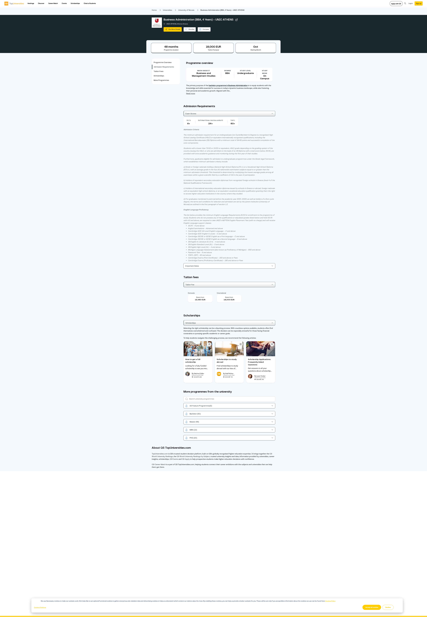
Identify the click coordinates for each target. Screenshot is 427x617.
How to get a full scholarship (192, 360)
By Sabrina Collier (198, 374)
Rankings (31, 3)
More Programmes (161, 80)
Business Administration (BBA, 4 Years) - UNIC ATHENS (198, 19)
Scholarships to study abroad (227, 360)
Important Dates (192, 266)
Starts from (200, 297)
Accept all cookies (371, 607)
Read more (190, 93)
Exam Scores (190, 114)
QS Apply (186, 459)
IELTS (189, 120)
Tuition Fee (189, 285)
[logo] (14, 3)
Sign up (418, 3)
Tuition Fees (158, 71)
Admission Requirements (164, 67)
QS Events (174, 459)
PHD (193, 438)
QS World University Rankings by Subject (193, 456)
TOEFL (232, 120)
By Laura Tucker (259, 376)
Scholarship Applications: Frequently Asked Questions (259, 362)
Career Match (53, 3)
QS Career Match (159, 464)
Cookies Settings (40, 607)
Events (64, 3)
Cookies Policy (330, 601)
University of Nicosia (186, 10)
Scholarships (75, 3)
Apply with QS (396, 4)
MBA (193, 430)
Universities (167, 10)
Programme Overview (163, 62)
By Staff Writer (228, 374)
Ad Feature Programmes (201, 406)
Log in (411, 3)
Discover (41, 3)
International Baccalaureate (210, 120)
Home (154, 10)
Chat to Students (90, 3)
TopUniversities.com (160, 454)
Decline (388, 607)
